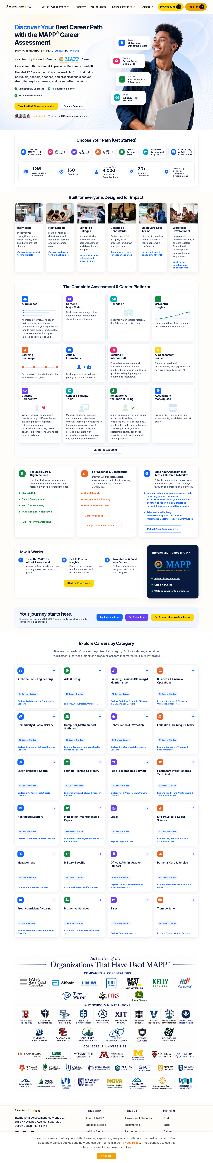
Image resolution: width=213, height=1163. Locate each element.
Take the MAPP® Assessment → (36, 106)
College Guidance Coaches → (101, 525)
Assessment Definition (138, 1118)
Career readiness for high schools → (58, 253)
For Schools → (137, 617)
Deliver (167, 1131)
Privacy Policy (131, 1142)
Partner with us (134, 1131)
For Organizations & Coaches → (172, 617)
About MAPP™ (94, 1118)
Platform (80, 6)
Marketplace (98, 6)
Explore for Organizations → (38, 521)
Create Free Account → (107, 450)
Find (166, 1118)
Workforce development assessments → (182, 265)
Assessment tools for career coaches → (121, 255)
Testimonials (132, 1124)
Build (166, 1124)
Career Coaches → (95, 515)
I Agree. (106, 1155)
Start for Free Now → (78, 583)
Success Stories (95, 1124)
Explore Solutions (73, 106)
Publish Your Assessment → (163, 529)
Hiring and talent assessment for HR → (152, 255)
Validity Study (94, 1131)
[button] (55, 6)
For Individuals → (109, 617)
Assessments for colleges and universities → (89, 258)
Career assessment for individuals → (28, 253)
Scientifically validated (167, 578)
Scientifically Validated (29, 88)
